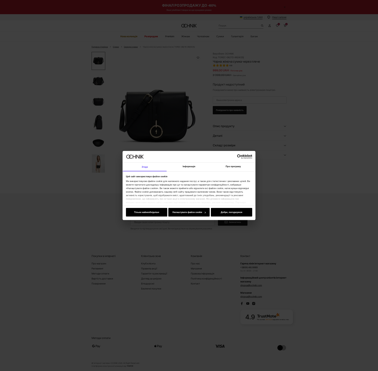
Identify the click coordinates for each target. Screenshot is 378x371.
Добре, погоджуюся (231, 212)
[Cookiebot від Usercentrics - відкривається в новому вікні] (239, 156)
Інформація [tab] (189, 166)
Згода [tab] (145, 167)
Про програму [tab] (233, 166)
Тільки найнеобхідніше (146, 212)
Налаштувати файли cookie (187, 212)
